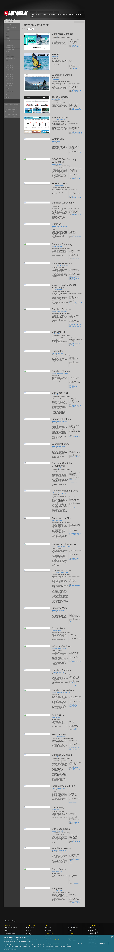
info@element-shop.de (77, 132)
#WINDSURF (33, 12)
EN (79, 12)
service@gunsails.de (76, 728)
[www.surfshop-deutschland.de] (30, 690)
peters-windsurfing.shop (59, 493)
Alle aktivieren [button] (82, 943)
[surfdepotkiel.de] (29, 392)
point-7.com (55, 56)
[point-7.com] (36, 69)
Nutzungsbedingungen (73, 927)
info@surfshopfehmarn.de (75, 324)
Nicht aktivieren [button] (100, 943)
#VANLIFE (56, 12)
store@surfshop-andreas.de (74, 683)
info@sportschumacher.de (75, 479)
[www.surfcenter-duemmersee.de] (31, 544)
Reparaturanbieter (30, 927)
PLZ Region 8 (9, 81)
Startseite (7, 19)
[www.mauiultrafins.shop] (29, 734)
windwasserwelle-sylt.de (59, 850)
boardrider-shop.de (57, 353)
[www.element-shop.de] (36, 132)
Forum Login (48, 927)
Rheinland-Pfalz (10, 49)
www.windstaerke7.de (58, 205)
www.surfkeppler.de (57, 831)
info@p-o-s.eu (75, 504)
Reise (44, 14)
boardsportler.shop (57, 520)
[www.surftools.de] (30, 244)
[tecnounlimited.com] (36, 111)
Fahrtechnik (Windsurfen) (11, 927)
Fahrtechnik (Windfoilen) (10, 929)
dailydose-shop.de (92, 933)
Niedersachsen (9, 45)
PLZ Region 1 (9, 65)
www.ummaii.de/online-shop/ (60, 572)
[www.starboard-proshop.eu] (30, 263)
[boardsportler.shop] (30, 518)
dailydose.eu (91, 929)
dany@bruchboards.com (75, 882)
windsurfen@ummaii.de (74, 585)
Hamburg (8, 38)
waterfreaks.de (56, 141)
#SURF (51, 12)
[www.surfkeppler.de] (30, 828)
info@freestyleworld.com (75, 621)
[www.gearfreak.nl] (34, 159)
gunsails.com (56, 717)
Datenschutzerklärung (73, 929)
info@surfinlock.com (76, 236)
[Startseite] (16, 15)
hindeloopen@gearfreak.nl (75, 302)
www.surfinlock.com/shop (59, 226)
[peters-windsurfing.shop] (31, 490)
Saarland (8, 51)
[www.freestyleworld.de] (29, 607)
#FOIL (47, 12)
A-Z (32, 17)
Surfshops (28, 932)
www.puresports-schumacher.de (61, 468)
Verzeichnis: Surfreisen (11, 112)
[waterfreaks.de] (28, 138)
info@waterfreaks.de (76, 152)
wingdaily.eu (90, 932)
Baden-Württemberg (11, 27)
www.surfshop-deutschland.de (61, 692)
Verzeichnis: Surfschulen (11, 107)
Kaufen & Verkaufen (75, 14)
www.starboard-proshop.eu (60, 265)
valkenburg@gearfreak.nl (75, 177)
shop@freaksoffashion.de (75, 434)
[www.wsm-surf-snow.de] (30, 646)
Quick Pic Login (48, 930)
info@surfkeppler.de (76, 841)
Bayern (8, 29)
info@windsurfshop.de (77, 456)
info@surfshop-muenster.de (74, 385)
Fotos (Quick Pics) (9, 932)
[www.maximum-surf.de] (29, 183)
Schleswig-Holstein (10, 58)
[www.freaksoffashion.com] (29, 418)
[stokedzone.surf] (28, 628)
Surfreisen (28, 930)
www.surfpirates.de (57, 36)
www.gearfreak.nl (57, 164)
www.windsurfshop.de (58, 446)
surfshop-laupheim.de (58, 757)
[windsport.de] (36, 89)
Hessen (8, 40)
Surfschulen (29, 933)
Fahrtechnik (51, 14)
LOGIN (82, 12)
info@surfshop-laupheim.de (74, 768)
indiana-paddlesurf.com (59, 788)
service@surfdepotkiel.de (75, 405)
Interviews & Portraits (10, 933)
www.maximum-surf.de (58, 185)
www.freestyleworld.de (58, 610)
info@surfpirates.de (76, 45)
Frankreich (8, 85)
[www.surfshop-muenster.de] (29, 371)
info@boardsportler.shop (75, 533)
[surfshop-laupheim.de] (30, 754)
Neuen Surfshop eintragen (11, 104)
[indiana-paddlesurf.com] (30, 785)
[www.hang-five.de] (27, 888)
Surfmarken (28, 929)
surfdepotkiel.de (56, 395)
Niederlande (9, 91)
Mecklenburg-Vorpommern (12, 43)
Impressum (70, 930)
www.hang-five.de (57, 890)
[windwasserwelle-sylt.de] (29, 848)
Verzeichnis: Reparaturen (11, 116)
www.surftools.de (57, 246)
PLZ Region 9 (9, 83)
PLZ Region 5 (9, 74)
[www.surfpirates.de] (36, 48)
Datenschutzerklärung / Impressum (26, 948)
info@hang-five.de (76, 901)
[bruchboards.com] (28, 869)
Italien (7, 88)
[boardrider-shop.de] (27, 350)
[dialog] (57, 943)
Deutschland (9, 24)
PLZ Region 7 (9, 78)
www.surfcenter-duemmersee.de (61, 546)
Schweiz (8, 94)
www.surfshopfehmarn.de (59, 311)
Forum (6, 930)
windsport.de (55, 79)
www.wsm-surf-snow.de (59, 648)
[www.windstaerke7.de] (31, 202)
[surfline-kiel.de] (28, 331)
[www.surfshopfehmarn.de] (29, 309)
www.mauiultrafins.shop (59, 736)
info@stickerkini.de (76, 108)
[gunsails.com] (28, 715)
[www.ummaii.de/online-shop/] (30, 570)
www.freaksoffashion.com (59, 421)
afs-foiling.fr (55, 809)
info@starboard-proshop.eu (74, 277)
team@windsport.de (76, 90)
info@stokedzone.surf (77, 639)
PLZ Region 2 (9, 67)
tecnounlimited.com (57, 99)
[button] (38, 950)
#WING (38, 12)
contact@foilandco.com (74, 822)
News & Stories (36, 14)
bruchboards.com (57, 871)
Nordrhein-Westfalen (11, 47)
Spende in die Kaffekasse (56, 939)
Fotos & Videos (62, 14)
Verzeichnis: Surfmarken (11, 109)
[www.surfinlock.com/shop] (27, 223)
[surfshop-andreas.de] (29, 669)
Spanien (7, 97)
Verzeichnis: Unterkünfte (11, 114)
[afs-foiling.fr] (28, 807)
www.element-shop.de (58, 119)
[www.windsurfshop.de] (29, 443)
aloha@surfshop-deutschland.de (74, 704)
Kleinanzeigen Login (49, 929)
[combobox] (112, 937)
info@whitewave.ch (76, 799)
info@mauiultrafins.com (74, 747)
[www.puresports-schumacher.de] (33, 463)
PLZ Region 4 (9, 72)
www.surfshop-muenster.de (60, 373)
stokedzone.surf (56, 630)
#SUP (43, 12)
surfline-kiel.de (56, 334)
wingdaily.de (90, 930)
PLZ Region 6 (9, 76)
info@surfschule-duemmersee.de (74, 556)
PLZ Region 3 (9, 69)
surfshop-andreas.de (58, 672)
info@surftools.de (76, 257)
